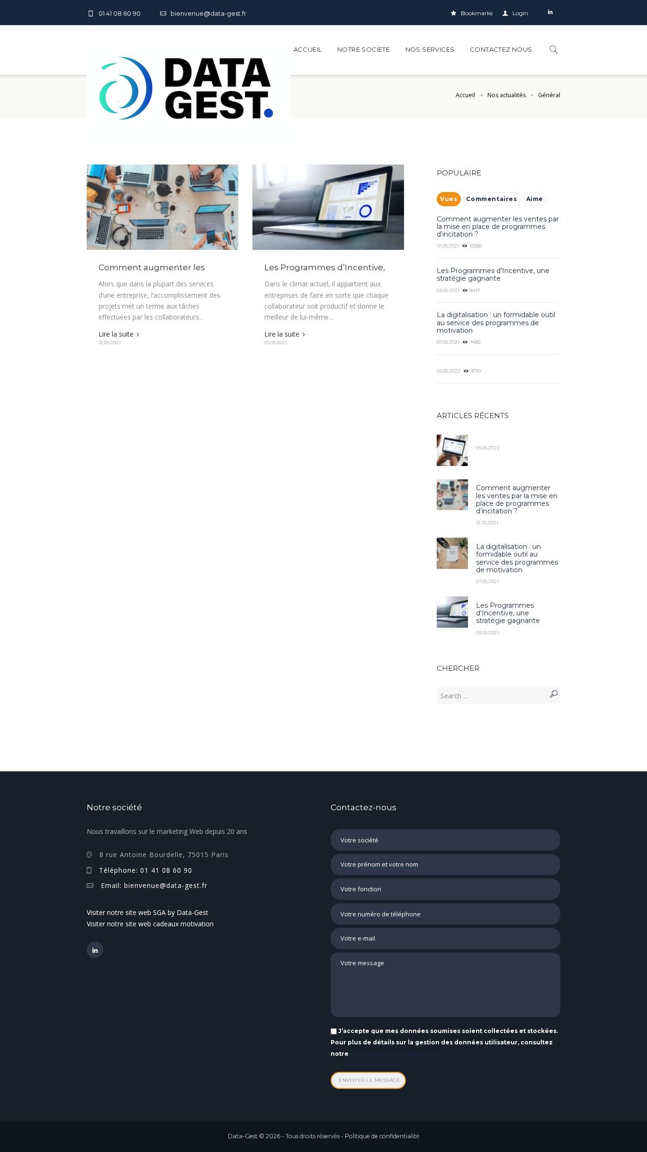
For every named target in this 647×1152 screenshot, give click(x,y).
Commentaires (491, 198)
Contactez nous (501, 49)
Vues (448, 198)
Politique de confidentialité (382, 1136)
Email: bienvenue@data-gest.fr (154, 885)
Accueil (308, 49)
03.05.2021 (275, 342)
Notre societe (363, 49)
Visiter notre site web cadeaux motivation (150, 923)
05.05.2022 (448, 371)
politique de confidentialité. (395, 1053)
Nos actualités (506, 95)
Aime (534, 198)
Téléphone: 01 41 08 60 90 (145, 870)
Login (520, 13)
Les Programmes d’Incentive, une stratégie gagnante (324, 272)
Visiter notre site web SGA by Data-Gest (147, 912)
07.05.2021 (448, 342)
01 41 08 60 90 (120, 13)
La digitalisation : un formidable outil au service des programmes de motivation (496, 322)
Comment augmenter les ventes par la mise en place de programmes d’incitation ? (498, 226)
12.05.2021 (110, 342)
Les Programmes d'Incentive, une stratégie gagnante (493, 274)
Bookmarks (477, 13)
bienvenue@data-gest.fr (208, 13)
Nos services (430, 49)
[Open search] (550, 49)
